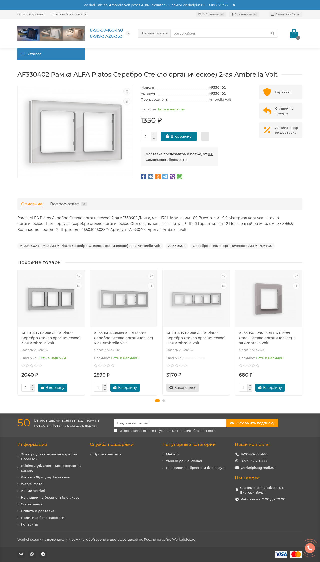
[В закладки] (127, 91)
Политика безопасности (68, 14)
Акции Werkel (33, 491)
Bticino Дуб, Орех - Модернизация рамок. (51, 468)
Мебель (173, 454)
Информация (32, 444)
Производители (108, 454)
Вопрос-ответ (67, 203)
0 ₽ (210, 154)
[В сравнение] (127, 101)
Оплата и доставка (32, 14)
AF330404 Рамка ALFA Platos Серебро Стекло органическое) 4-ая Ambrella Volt (123, 338)
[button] (157, 400)
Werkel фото (32, 484)
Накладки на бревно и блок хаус (50, 497)
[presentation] (18, 333)
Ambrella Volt (220, 99)
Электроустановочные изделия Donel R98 (49, 456)
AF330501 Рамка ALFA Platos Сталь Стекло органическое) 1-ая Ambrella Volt (267, 338)
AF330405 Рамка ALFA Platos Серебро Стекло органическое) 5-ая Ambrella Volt (196, 338)
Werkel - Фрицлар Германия (45, 477)
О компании (32, 504)
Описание (32, 203)
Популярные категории (189, 444)
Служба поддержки (112, 444)
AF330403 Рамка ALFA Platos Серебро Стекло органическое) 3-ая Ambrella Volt (51, 338)
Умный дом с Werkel (184, 461)
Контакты (29, 524)
